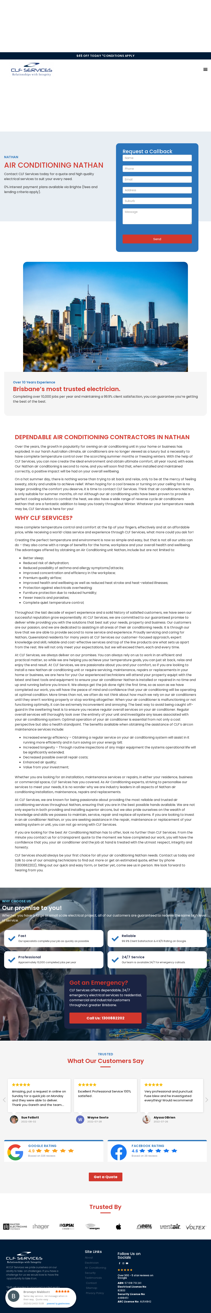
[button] (205, 69)
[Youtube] (127, 1263)
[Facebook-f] (119, 1263)
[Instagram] (123, 1263)
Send (157, 239)
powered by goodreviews (58, 1299)
